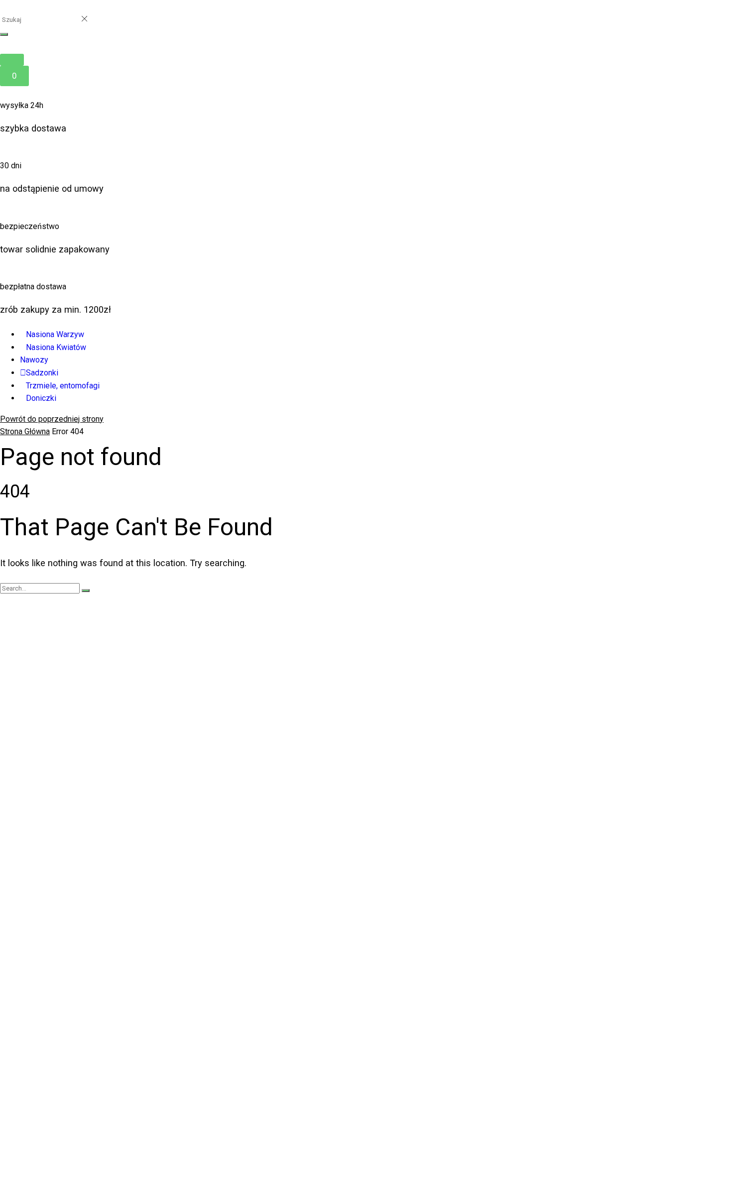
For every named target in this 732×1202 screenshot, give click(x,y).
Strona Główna (25, 431)
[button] (12, 60)
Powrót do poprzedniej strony (52, 419)
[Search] (4, 34)
